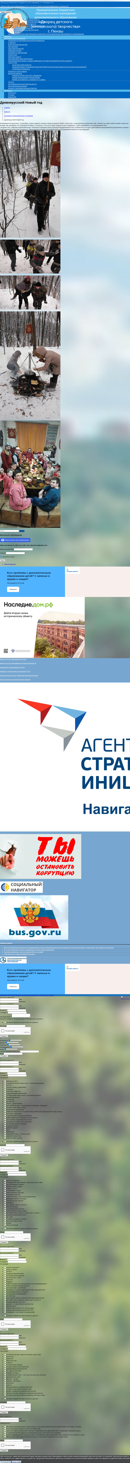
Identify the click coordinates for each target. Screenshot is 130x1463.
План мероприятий (16, 49)
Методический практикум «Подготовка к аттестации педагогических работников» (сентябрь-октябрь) (44, 1427)
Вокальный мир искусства (15, 1302)
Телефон (4, 1012)
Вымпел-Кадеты (12, 1128)
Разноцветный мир (13, 1195)
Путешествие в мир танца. (16, 1107)
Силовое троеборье (13, 1381)
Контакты (8, 91)
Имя (20, 999)
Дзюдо (8, 1223)
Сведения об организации (14, 39)
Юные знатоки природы (15, 1192)
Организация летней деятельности (22, 84)
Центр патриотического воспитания (23, 30)
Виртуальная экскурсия (17, 45)
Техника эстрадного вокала (16, 1219)
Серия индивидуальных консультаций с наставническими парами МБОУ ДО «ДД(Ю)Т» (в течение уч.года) (45, 1435)
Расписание (13, 47)
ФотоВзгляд (10, 1296)
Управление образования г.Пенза (12, 667)
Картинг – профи (12, 1379)
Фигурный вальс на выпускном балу (19, 1387)
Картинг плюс (11, 1306)
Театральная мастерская (15, 1209)
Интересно (4, 1040)
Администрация (14, 51)
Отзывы (11, 95)
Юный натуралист (12, 1267)
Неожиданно (5, 1047)
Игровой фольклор (13, 1097)
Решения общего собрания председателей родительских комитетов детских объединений (49, 67)
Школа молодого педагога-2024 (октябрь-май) (23, 1429)
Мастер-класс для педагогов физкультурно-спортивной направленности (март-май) (37, 1437)
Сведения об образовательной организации (26, 41)
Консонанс (10, 1383)
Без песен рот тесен (13, 1278)
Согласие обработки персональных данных (22, 1022)
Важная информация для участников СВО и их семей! (23, 952)
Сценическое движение (15, 1109)
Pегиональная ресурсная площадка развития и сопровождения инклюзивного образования (46, 34)
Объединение (6, 1017)
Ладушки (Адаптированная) (16, 1093)
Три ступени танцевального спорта (19, 1120)
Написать (13, 589)
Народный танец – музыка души (18, 1134)
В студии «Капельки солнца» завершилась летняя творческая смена (29, 950)
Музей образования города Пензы (26, 78)
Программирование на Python (17, 1292)
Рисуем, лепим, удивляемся (16, 1087)
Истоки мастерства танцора (16, 1124)
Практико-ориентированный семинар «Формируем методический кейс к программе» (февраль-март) (43, 1431)
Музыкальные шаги (13, 1377)
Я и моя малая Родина (14, 1365)
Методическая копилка (17, 86)
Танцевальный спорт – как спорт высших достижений (26, 1375)
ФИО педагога (6, 1417)
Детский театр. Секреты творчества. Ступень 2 (23, 1300)
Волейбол (9, 1203)
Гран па (9, 1385)
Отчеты (11, 82)
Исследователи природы (15, 1276)
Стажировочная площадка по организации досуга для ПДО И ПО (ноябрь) (33, 1433)
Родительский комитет (22, 65)
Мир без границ (12, 1207)
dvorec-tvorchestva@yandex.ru (48, 6)
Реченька (9, 1089)
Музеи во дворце (15, 74)
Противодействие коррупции (20, 59)
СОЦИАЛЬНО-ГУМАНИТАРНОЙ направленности (26, 26)
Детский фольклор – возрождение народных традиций (26, 1105)
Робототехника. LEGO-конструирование (21, 1197)
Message (3, 1026)
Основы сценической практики (17, 1367)
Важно (2, 1043)
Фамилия (22, 1001)
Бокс (7, 1130)
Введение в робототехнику (16, 1199)
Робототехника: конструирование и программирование (26, 1284)
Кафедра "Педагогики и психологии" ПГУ (15, 671)
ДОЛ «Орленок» (14, 32)
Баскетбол (10, 1357)
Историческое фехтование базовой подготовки (23, 1355)
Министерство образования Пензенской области (18, 663)
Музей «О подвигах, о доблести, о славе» (28, 80)
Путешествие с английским (16, 1288)
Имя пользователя (7, 549)
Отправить (4, 1036)
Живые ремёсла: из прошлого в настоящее (22, 1118)
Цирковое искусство (13, 1136)
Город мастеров (12, 1126)
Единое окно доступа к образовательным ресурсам (19, 675)
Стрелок (9, 1363)
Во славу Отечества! (13, 1371)
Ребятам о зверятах (13, 1091)
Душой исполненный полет (16, 1215)
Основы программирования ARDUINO (20, 1310)
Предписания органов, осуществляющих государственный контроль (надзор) (40, 61)
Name (2, 1440)
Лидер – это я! (11, 1188)
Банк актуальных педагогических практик (15, 679)
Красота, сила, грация (14, 1186)
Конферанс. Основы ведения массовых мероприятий (25, 1290)
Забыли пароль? (10, 564)
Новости (7, 37)
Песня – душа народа (14, 1103)
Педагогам (12, 55)
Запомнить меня (8, 557)
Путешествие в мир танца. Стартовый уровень (23, 1095)
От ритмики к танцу (13, 1190)
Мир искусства (11, 1361)
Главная (7, 16)
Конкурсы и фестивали (17, 71)
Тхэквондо (10, 1099)
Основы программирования (16, 1294)
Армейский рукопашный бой (16, 1369)
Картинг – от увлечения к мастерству (19, 1304)
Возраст (3, 1010)
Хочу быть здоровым (14, 1114)
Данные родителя (7, 997)
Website (3, 1145)
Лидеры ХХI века (12, 1373)
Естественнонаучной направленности (23, 20)
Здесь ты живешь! (13, 1180)
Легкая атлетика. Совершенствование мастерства (24, 1393)
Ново (2, 1049)
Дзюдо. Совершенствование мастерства (21, 1391)
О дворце (12, 43)
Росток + (9, 1085)
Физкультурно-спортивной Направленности (26, 22)
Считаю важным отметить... (10, 1051)
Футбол (9, 1271)
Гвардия (9, 1282)
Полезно (3, 1045)
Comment (3, 1402)
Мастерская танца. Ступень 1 (17, 1205)
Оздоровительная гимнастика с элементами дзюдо (25, 1083)
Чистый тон (10, 1101)
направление (5, 1423)
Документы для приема (17, 53)
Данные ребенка (7, 1004)
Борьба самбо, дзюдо (14, 1138)
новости (7, 112)
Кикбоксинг (10, 1132)
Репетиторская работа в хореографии (20, 1308)
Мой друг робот (12, 1081)
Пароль (3, 553)
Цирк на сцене (11, 1269)
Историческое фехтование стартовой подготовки (24, 1182)
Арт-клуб (9, 1217)
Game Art (9, 1280)
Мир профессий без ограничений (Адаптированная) (25, 1298)
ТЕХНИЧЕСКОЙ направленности (20, 28)
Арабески (9, 1359)
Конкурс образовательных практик (22, 88)
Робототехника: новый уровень (17, 1286)
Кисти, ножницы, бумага (15, 1184)
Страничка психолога (21, 69)
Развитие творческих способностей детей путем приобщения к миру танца (34, 1111)
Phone (2, 1232)
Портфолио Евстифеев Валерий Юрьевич (19, 954)
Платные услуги (14, 57)
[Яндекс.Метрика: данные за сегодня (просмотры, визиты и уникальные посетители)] (125, 997)
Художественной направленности (22, 24)
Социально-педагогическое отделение (18, 116)
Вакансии (12, 97)
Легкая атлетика (12, 1225)
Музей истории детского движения (26, 76)
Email (2, 1054)
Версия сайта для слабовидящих (12, 6)
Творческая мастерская (14, 1201)
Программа (4, 1078)
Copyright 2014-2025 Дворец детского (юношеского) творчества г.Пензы (27, 995)
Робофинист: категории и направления (20, 1312)
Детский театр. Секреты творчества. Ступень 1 (23, 1213)
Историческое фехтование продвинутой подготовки (25, 1395)
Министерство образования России (13, 659)
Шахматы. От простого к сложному (19, 1122)
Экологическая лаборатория (16, 1211)
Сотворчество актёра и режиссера (18, 1389)
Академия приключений (14, 1273)
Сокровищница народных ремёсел (19, 1116)
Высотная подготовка (14, 1221)
